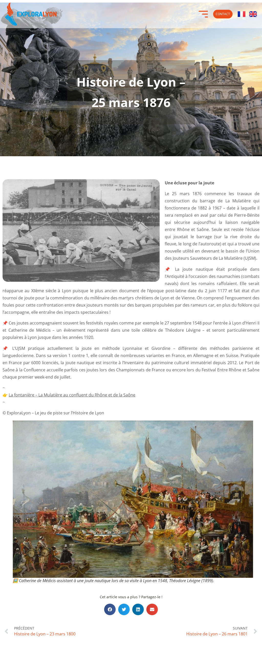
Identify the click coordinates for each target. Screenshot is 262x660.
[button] (110, 609)
